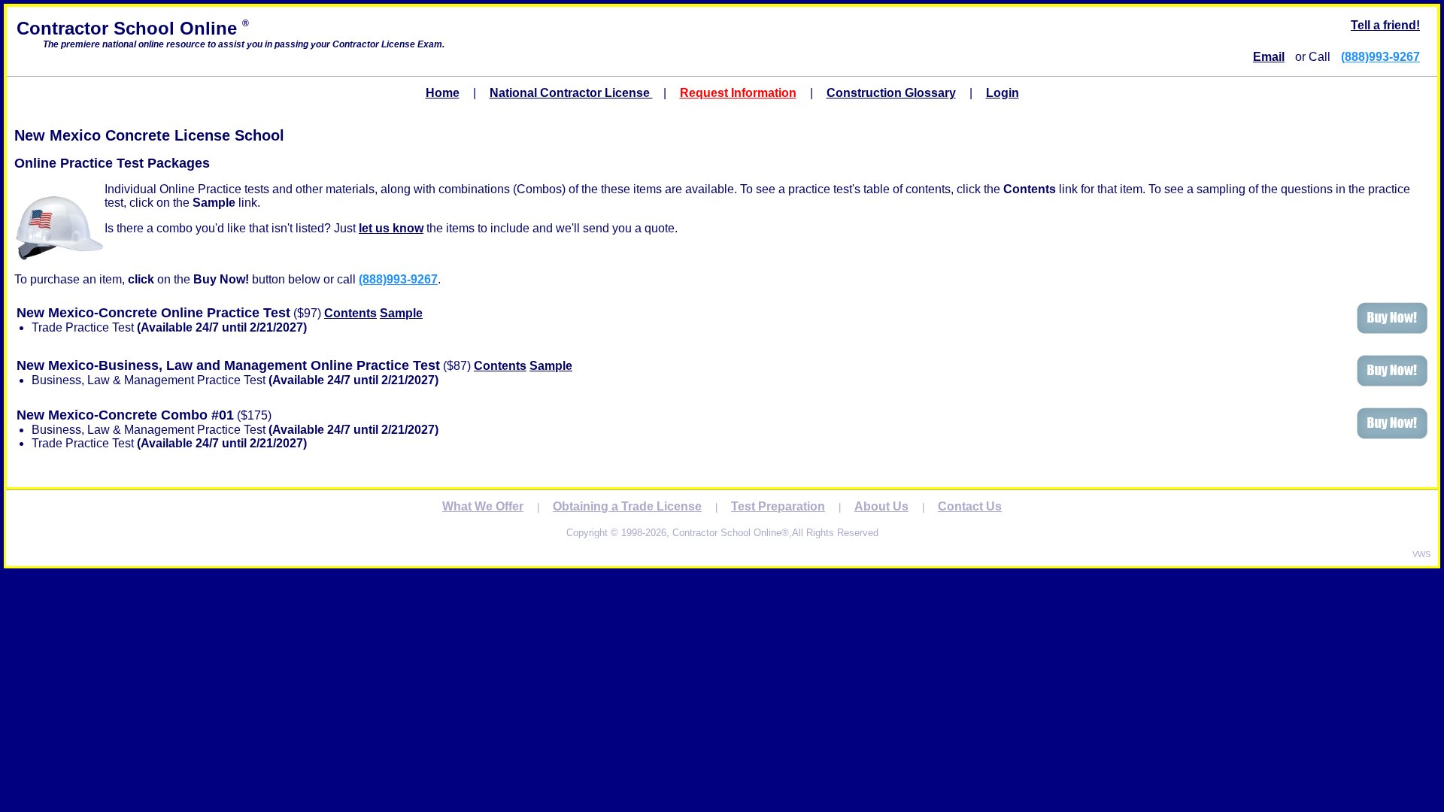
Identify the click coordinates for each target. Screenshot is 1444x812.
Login (1002, 92)
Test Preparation (778, 506)
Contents (350, 313)
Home (443, 92)
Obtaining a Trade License (627, 506)
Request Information (738, 92)
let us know (391, 228)
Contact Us (970, 506)
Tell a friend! (1385, 25)
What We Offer (482, 506)
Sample (401, 313)
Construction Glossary (891, 92)
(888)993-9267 (1380, 56)
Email (1269, 56)
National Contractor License (571, 92)
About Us (881, 506)
